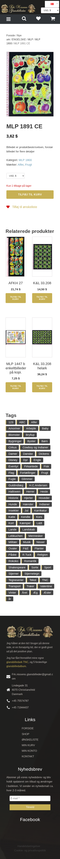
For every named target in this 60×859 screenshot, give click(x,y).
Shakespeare (16, 567)
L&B (39, 523)
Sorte (34, 567)
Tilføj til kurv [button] (15, 298)
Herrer (30, 491)
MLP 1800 (25, 160)
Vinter (12, 592)
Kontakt (28, 756)
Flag (11, 472)
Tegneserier (16, 580)
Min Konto (29, 750)
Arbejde (31, 428)
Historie (13, 498)
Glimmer (27, 479)
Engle (37, 460)
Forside (10, 35)
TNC (45, 580)
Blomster (14, 434)
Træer (30, 586)
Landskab (28, 529)
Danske (28, 453)
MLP (30, 39)
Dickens (44, 453)
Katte (11, 517)
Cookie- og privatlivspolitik (30, 850)
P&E (26, 548)
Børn (44, 441)
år (9, 598)
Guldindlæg (15, 485)
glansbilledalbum (16, 666)
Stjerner (13, 573)
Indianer (44, 504)
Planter (39, 548)
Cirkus (12, 447)
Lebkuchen (15, 535)
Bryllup (30, 434)
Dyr (25, 460)
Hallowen (14, 491)
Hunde (12, 504)
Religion (42, 554)
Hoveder (44, 498)
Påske (12, 554)
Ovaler (12, 548)
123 (10, 422)
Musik (27, 542)
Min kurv (28, 745)
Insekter (13, 510)
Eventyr (13, 466)
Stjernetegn (31, 573)
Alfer (21, 164)
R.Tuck (26, 554)
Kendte (25, 517)
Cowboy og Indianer (35, 447)
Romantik (30, 561)
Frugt (28, 164)
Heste (44, 491)
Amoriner (14, 428)
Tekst (32, 580)
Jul (26, 510)
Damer (12, 453)
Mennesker (35, 535)
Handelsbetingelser (28, 846)
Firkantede (31, 466)
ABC (22, 422)
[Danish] (51, 4)
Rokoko (13, 561)
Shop (25, 734)
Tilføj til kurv (30, 194)
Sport (47, 567)
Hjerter (28, 498)
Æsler (47, 592)
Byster (31, 441)
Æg (35, 592)
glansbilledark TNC (17, 662)
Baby (45, 428)
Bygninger (14, 441)
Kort (11, 523)
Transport (14, 586)
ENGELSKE (19, 39)
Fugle (12, 479)
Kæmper (25, 523)
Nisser (40, 542)
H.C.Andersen (38, 485)
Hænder (28, 504)
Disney (12, 460)
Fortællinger (27, 472)
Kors (39, 517)
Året (24, 592)
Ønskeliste (30, 739)
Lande (12, 529)
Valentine (46, 586)
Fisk (46, 466)
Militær (12, 542)
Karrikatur (40, 510)
